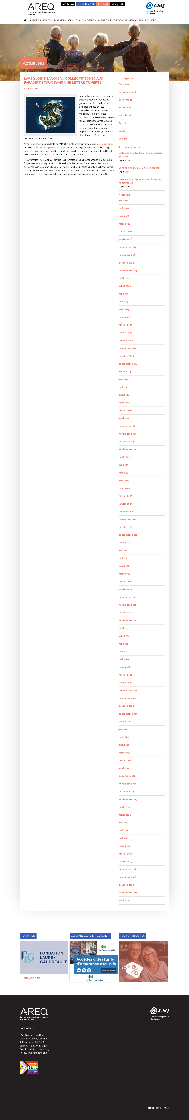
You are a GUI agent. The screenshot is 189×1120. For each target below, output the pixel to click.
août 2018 (124, 900)
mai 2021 (123, 651)
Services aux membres (81, 20)
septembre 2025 (128, 270)
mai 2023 (124, 472)
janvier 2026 (125, 239)
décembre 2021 (127, 597)
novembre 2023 (127, 434)
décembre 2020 (128, 690)
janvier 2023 (125, 504)
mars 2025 (124, 317)
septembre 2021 (128, 620)
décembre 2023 (128, 426)
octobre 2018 (126, 885)
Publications (118, 20)
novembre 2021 (127, 605)
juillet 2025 (125, 286)
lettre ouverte (104, 144)
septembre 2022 (128, 535)
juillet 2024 (125, 371)
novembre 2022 (127, 519)
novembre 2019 (127, 783)
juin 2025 (123, 293)
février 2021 (125, 675)
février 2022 (125, 581)
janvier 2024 (125, 418)
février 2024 (125, 410)
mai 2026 (124, 208)
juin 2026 (123, 200)
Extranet (103, 4)
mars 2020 (124, 752)
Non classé (125, 115)
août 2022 (124, 542)
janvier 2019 (125, 861)
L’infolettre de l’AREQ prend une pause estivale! (140, 155)
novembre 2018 (127, 877)
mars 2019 (124, 846)
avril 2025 (124, 309)
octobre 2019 (126, 791)
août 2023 (124, 457)
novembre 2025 (127, 255)
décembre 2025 (128, 247)
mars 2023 (124, 488)
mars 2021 (124, 667)
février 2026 (125, 231)
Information (125, 107)
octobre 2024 (126, 356)
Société (123, 138)
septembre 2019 (128, 799)
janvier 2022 (125, 589)
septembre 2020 (128, 714)
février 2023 (125, 496)
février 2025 (125, 325)
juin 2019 (123, 822)
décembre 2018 (128, 869)
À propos (35, 20)
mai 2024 (124, 387)
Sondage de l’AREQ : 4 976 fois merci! (140, 168)
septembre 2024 (128, 363)
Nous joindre (147, 20)
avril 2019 (124, 838)
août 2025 (124, 278)
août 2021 (124, 628)
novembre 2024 (127, 348)
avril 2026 (124, 216)
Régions (47, 20)
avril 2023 (124, 480)
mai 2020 (124, 737)
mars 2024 (124, 402)
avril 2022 (124, 566)
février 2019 (125, 853)
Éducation (124, 84)
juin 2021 (123, 643)
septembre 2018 (128, 892)
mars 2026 (124, 224)
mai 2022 (124, 558)
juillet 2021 (125, 636)
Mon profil (117, 4)
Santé (122, 131)
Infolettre (68, 4)
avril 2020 (124, 745)
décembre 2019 (128, 776)
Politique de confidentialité (33, 1052)
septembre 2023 (128, 449)
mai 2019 (124, 830)
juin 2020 (123, 729)
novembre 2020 (127, 698)
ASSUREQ (103, 20)
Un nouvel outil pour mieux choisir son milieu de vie (140, 181)
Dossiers (60, 20)
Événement (125, 100)
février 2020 (125, 760)
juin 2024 (123, 379)
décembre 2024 (128, 340)
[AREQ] (41, 9)
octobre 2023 (126, 441)
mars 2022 (124, 573)
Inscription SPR (85, 4)
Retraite (123, 123)
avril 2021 (124, 659)
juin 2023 (123, 465)
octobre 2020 (126, 706)
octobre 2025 (126, 262)
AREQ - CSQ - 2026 (158, 1108)
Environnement (127, 92)
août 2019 (124, 807)
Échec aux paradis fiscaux (50, 147)
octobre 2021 (126, 612)
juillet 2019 (125, 815)
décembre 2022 (128, 511)
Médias (133, 20)
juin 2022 (123, 550)
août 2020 (124, 721)
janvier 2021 (125, 682)
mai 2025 (124, 301)
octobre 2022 (126, 527)
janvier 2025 (125, 332)
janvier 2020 (125, 768)
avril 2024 (124, 395)
